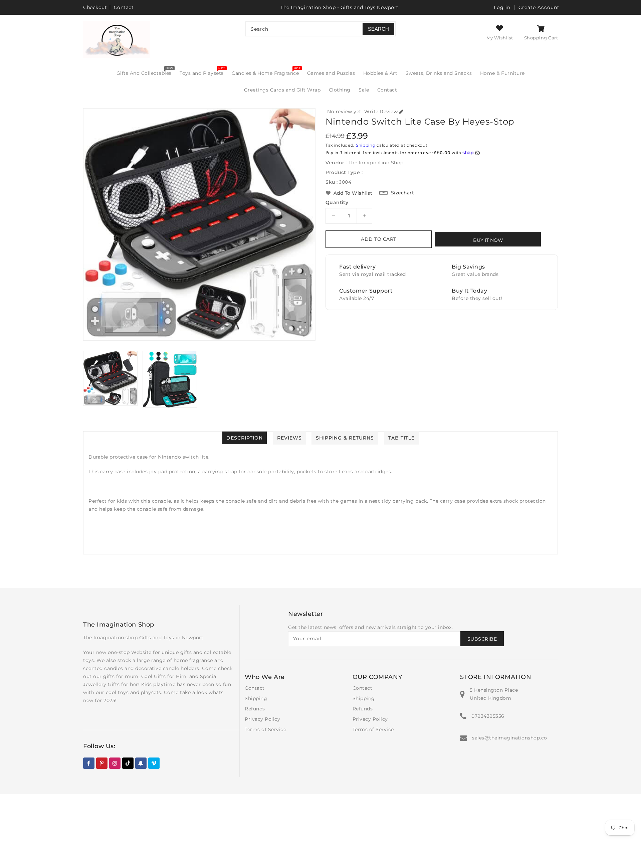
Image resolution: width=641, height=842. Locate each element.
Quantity (337, 202)
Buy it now (488, 240)
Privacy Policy (262, 719)
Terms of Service (265, 729)
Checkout (95, 7)
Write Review (381, 112)
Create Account (539, 7)
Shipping (366, 145)
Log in (502, 7)
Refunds (255, 709)
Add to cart (378, 239)
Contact (124, 7)
